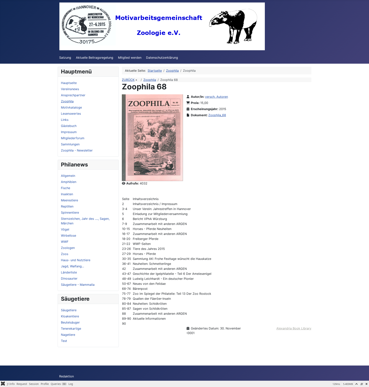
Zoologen (68, 248)
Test (64, 341)
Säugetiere (68, 310)
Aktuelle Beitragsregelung (94, 57)
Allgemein (68, 176)
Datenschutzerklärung (162, 57)
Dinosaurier (69, 278)
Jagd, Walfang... (72, 266)
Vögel (65, 229)
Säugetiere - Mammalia (78, 285)
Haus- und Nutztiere (75, 260)
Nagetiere (68, 335)
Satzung (65, 57)
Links (64, 120)
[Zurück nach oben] (362, 380)
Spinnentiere (70, 212)
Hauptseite (69, 83)
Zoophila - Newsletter (77, 150)
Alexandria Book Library (293, 328)
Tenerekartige (71, 328)
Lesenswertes (71, 113)
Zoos (64, 254)
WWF (64, 242)
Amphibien (68, 182)
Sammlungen (70, 144)
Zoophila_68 (217, 115)
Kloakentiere (70, 316)
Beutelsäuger (70, 322)
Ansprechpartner (73, 95)
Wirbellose (68, 235)
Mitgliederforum (72, 138)
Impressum (69, 132)
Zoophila (67, 101)
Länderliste (69, 272)
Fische (65, 188)
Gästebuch (68, 126)
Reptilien (67, 206)
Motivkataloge (71, 107)
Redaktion (66, 376)
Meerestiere (69, 200)
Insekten (67, 194)
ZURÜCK (128, 80)
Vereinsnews (70, 89)
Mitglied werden (129, 57)
